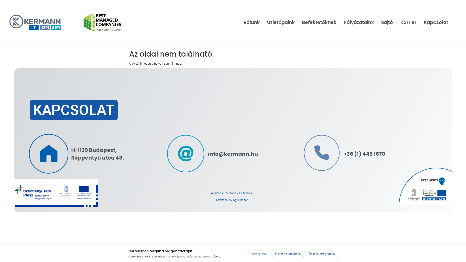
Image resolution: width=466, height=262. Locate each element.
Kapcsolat (436, 22)
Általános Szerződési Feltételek (231, 193)
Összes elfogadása (322, 254)
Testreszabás (258, 254)
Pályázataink (359, 22)
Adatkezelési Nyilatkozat (232, 200)
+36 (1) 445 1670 (364, 154)
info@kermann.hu (233, 154)
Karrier (408, 22)
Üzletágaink (281, 22)
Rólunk (252, 22)
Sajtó (387, 22)
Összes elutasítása (288, 254)
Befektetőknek (319, 22)
